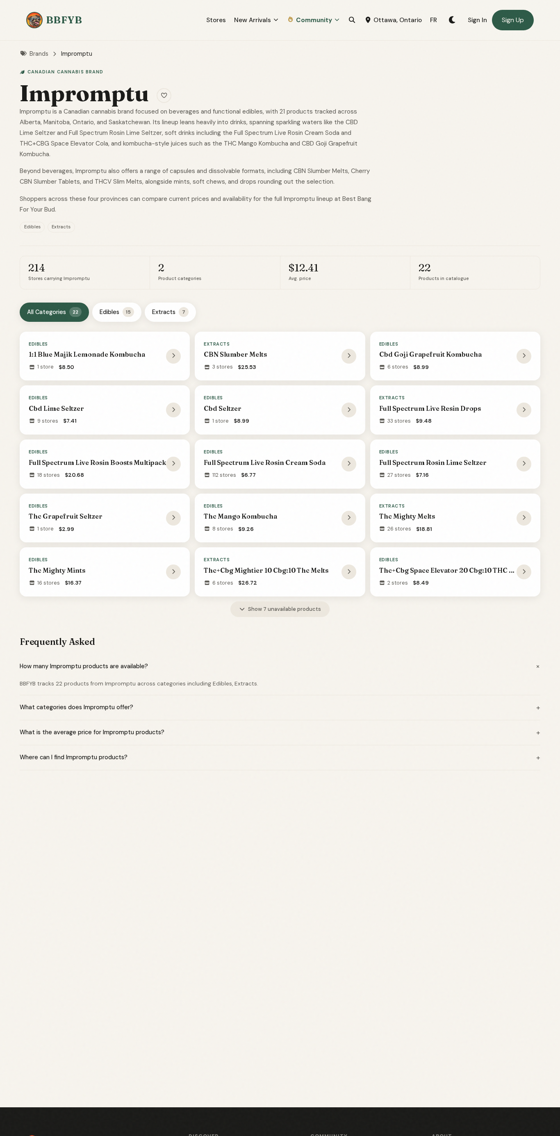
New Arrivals (252, 20)
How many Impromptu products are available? (280, 666)
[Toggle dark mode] (452, 20)
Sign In (477, 20)
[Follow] (164, 95)
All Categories (52, 312)
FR (433, 20)
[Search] (352, 20)
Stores (216, 20)
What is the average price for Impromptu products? (280, 732)
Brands (39, 53)
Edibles (115, 312)
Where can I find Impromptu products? (280, 757)
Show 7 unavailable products (284, 609)
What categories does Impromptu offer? (280, 707)
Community (314, 20)
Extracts (168, 312)
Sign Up (513, 20)
